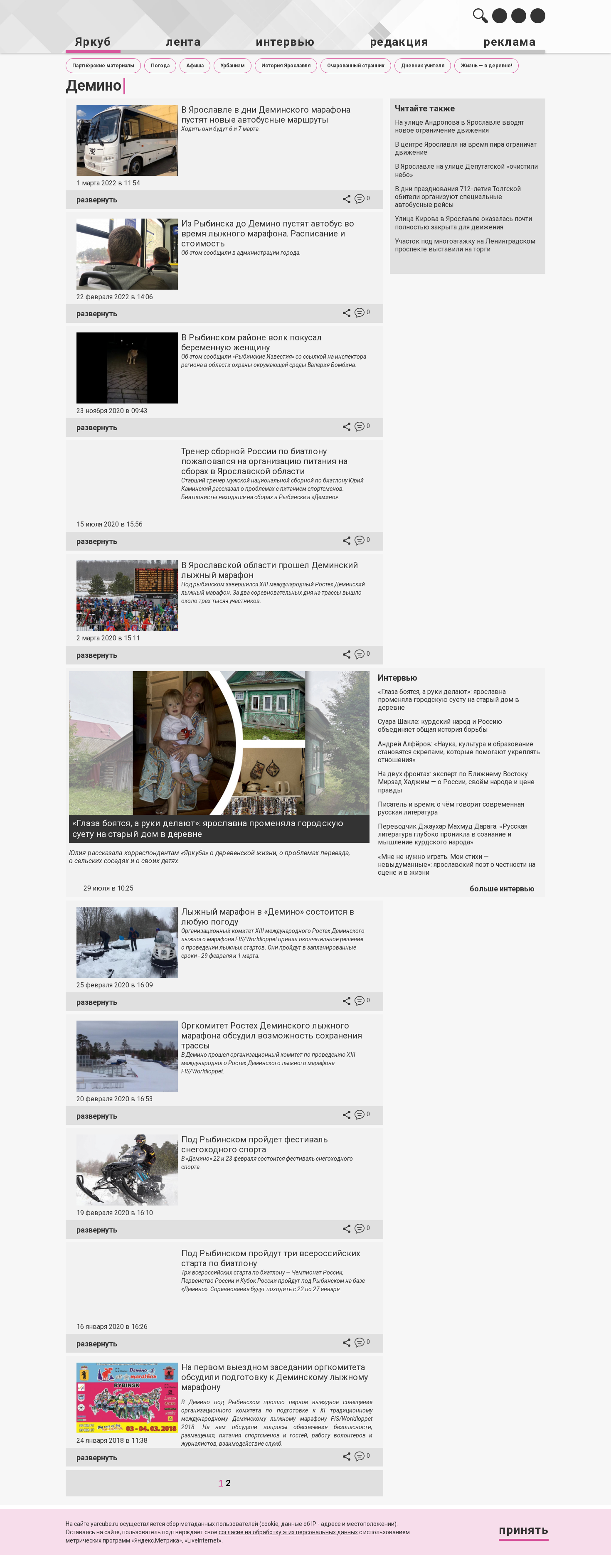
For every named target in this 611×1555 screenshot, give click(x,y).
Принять (524, 1530)
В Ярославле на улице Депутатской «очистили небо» (466, 170)
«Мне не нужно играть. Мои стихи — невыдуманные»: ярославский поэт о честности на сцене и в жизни (456, 864)
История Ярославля (285, 66)
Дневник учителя (422, 66)
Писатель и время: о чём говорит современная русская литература (451, 808)
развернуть (96, 199)
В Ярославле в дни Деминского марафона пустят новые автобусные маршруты (265, 115)
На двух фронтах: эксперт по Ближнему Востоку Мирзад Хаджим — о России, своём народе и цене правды (456, 782)
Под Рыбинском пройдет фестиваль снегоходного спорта (254, 1144)
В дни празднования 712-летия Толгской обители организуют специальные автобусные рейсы (458, 197)
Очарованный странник (355, 66)
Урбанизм (232, 66)
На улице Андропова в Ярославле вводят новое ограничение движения (459, 126)
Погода (160, 66)
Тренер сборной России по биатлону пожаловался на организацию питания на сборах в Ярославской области (264, 461)
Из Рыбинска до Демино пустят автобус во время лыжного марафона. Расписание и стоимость (267, 234)
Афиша (195, 66)
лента (183, 42)
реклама (509, 42)
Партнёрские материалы (103, 66)
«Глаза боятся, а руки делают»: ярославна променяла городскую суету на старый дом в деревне (207, 828)
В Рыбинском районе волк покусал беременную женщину (251, 342)
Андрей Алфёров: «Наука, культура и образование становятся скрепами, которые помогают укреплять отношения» (459, 752)
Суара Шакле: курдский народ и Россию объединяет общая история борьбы (440, 725)
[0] (359, 200)
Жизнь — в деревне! (486, 66)
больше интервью (502, 888)
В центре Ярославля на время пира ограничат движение (466, 148)
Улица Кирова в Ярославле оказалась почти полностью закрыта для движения (463, 223)
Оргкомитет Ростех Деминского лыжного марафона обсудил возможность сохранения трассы (271, 1036)
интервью (285, 42)
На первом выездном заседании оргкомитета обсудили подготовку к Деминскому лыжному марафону (274, 1377)
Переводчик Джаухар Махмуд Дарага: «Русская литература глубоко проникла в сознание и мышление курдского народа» (452, 834)
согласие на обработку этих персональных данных (288, 1532)
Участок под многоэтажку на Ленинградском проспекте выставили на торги (465, 245)
